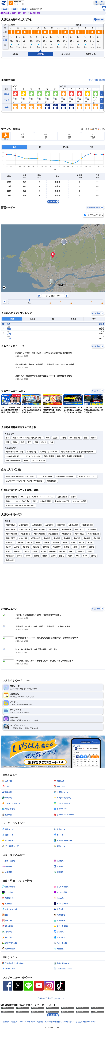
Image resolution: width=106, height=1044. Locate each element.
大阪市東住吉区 (39, 534)
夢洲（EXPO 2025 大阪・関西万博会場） (27, 438)
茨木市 (8, 547)
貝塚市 (73, 543)
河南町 (93, 556)
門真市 (26, 551)
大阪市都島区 (10, 525)
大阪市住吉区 (25, 534)
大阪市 (93, 438)
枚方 (9, 329)
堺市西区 (77, 538)
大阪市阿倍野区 (11, 534)
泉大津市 (55, 543)
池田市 (38, 543)
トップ (5, 9)
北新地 (15, 442)
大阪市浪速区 (10, 529)
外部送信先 (57, 1022)
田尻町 (70, 556)
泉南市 (71, 551)
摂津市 (35, 551)
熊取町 (61, 556)
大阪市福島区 (24, 525)
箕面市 (91, 547)
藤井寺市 (52, 551)
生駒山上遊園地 (45, 501)
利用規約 (14, 1022)
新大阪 (43, 442)
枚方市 (90, 543)
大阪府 (24, 9)
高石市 (43, 551)
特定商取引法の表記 (44, 1022)
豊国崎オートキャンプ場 (14, 452)
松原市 (66, 547)
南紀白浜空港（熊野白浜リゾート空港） (20, 476)
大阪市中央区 (35, 538)
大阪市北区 (23, 538)
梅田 (22, 442)
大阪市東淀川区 (39, 529)
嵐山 (35, 501)
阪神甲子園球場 (11, 497)
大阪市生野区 (66, 529)
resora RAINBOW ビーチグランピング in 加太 (23, 456)
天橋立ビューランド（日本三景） (18, 501)
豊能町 (36, 556)
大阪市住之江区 (93, 534)
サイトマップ (92, 1022)
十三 (29, 442)
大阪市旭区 (79, 529)
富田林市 (36, 547)
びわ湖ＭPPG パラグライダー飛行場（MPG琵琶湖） (24, 481)
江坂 (51, 442)
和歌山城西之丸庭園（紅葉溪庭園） (70, 456)
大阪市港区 (61, 525)
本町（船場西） (75, 438)
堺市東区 (67, 538)
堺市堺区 (47, 538)
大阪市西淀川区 (24, 529)
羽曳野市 (17, 551)
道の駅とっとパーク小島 (49, 452)
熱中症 (6, 94)
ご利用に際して (69, 1022)
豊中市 (29, 543)
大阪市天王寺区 (87, 525)
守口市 (81, 543)
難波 (47, 438)
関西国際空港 (52, 481)
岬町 (77, 556)
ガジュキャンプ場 (38, 460)
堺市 (7, 438)
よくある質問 (81, 1022)
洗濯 (7, 107)
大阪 (9, 338)
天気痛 (6, 100)
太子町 (85, 556)
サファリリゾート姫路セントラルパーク (20, 506)
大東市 (75, 547)
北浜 (7, 442)
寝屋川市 (46, 547)
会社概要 (6, 1022)
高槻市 (65, 543)
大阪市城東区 (91, 529)
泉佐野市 (26, 547)
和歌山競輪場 (49, 456)
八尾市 (16, 547)
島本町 (28, 556)
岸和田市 (20, 543)
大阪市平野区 (10, 538)
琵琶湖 (73, 497)
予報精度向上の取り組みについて (52, 998)
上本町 (63, 438)
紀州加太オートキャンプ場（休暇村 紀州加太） (78, 452)
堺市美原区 (10, 543)
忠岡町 (53, 556)
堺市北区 (97, 538)
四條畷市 (81, 551)
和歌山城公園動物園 (13, 460)
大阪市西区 (49, 525)
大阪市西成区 (53, 534)
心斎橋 (55, 438)
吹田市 (46, 543)
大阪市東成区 (53, 529)
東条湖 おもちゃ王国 (62, 501)
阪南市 (19, 556)
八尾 (9, 334)
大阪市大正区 (73, 525)
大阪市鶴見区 (79, 534)
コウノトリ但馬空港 (45, 476)
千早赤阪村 (10, 560)
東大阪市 (62, 551)
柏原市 (8, 551)
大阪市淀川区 (66, 534)
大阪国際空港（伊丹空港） (65, 476)
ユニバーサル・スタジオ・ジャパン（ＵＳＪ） (37, 497)
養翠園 (26, 460)
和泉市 (83, 547)
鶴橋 (86, 438)
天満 (36, 442)
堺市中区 (57, 538)
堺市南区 (87, 538)
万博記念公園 (62, 497)
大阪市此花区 (37, 525)
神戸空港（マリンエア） (87, 476)
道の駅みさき (31, 452)
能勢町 (45, 556)
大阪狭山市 (10, 556)
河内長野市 (56, 547)
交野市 (90, 551)
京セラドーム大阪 (79, 501)
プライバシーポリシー (27, 1022)
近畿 (14, 9)
